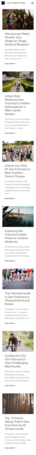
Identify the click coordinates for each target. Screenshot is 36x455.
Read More (10, 64)
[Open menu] (33, 3)
